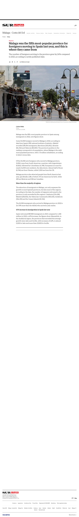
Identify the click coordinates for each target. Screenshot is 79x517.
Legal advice (20, 503)
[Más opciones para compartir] (17, 62)
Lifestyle (49, 508)
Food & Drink (58, 508)
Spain (40, 508)
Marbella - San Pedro (31, 33)
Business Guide (42, 509)
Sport (69, 508)
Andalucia (36, 508)
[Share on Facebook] (12, 62)
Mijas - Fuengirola (48, 33)
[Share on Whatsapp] (10, 62)
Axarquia (74, 33)
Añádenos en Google (25, 62)
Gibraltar (44, 508)
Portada (4, 36)
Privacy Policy (35, 503)
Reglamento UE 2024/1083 (44, 503)
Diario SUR (5, 508)
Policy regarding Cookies (62, 503)
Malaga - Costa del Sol (13, 32)
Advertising (53, 503)
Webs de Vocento (72, 514)
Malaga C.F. (74, 508)
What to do (65, 508)
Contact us (14, 503)
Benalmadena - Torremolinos (59, 33)
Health (53, 508)
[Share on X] (15, 62)
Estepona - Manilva (40, 33)
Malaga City (69, 33)
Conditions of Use (27, 503)
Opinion (35, 509)
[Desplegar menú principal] (76, 25)
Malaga (8, 36)
